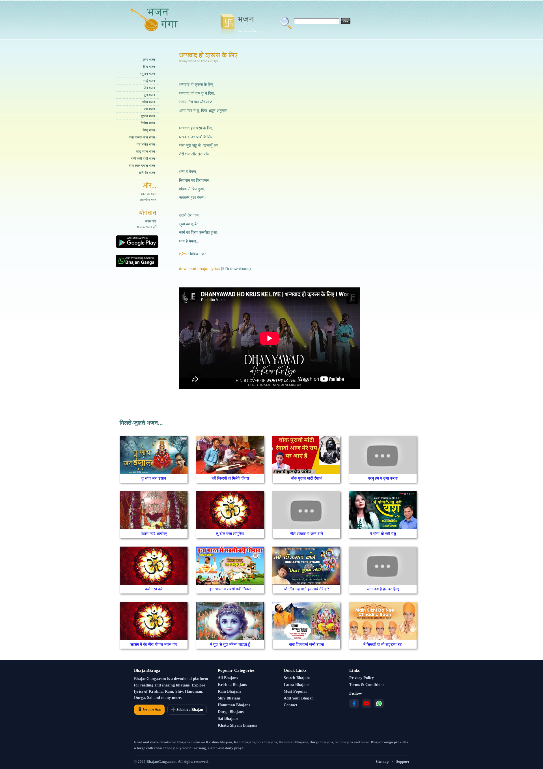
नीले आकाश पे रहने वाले (306, 533)
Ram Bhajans (229, 691)
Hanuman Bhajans (234, 705)
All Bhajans (228, 678)
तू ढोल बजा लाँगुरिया (230, 533)
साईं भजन (149, 81)
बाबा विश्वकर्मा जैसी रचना (306, 644)
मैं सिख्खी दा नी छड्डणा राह (382, 644)
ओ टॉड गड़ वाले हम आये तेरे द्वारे (306, 589)
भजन (249, 23)
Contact (290, 705)
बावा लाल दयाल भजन (142, 166)
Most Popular (295, 691)
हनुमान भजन (147, 74)
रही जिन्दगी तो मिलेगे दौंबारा (230, 478)
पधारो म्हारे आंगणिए (154, 533)
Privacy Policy (361, 678)
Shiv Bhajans (229, 698)
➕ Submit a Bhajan (187, 709)
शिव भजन (149, 67)
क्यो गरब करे (154, 589)
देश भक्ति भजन (146, 144)
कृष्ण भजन (149, 60)
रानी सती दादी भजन (143, 159)
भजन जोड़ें (150, 221)
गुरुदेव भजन (148, 116)
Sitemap (382, 761)
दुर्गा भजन (149, 95)
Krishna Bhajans (232, 685)
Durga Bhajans (231, 712)
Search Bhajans (297, 678)
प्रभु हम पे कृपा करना (383, 478)
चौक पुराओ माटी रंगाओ (306, 478)
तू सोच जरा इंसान (153, 478)
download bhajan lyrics (199, 268)
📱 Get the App (149, 709)
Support (402, 761)
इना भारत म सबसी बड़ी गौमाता (230, 589)
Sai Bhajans (228, 718)
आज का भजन (148, 194)
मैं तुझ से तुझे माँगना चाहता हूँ (230, 644)
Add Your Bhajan (299, 698)
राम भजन (149, 109)
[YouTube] (366, 703)
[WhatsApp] (379, 703)
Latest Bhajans (296, 685)
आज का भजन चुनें (146, 227)
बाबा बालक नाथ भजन (142, 137)
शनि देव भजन (147, 173)
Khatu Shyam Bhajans (237, 725)
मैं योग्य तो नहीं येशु (383, 533)
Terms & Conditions (366, 685)
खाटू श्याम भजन (145, 151)
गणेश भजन (148, 102)
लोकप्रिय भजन (148, 199)
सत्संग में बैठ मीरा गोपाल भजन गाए (153, 644)
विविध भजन (148, 123)
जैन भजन (149, 88)
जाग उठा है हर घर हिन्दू (383, 589)
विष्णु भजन (149, 130)
